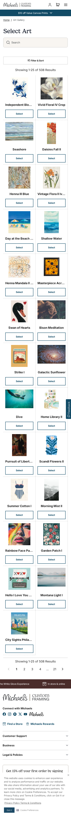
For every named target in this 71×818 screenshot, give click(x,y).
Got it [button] (9, 810)
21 (54, 669)
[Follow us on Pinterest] (15, 714)
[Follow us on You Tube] (25, 714)
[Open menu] (66, 5)
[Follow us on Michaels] (36, 714)
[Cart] (58, 5)
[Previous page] (9, 669)
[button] (27, 810)
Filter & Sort (37, 60)
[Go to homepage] (17, 5)
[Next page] (63, 669)
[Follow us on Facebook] (4, 714)
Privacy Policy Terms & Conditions (22, 802)
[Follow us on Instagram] (9, 714)
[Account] (50, 5)
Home (6, 19)
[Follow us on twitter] (20, 714)
